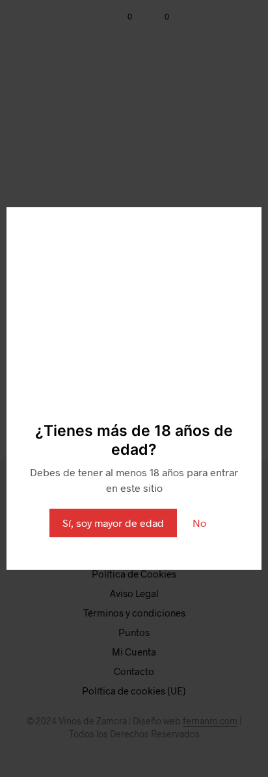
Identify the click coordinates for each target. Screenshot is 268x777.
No (199, 522)
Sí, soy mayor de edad (113, 522)
